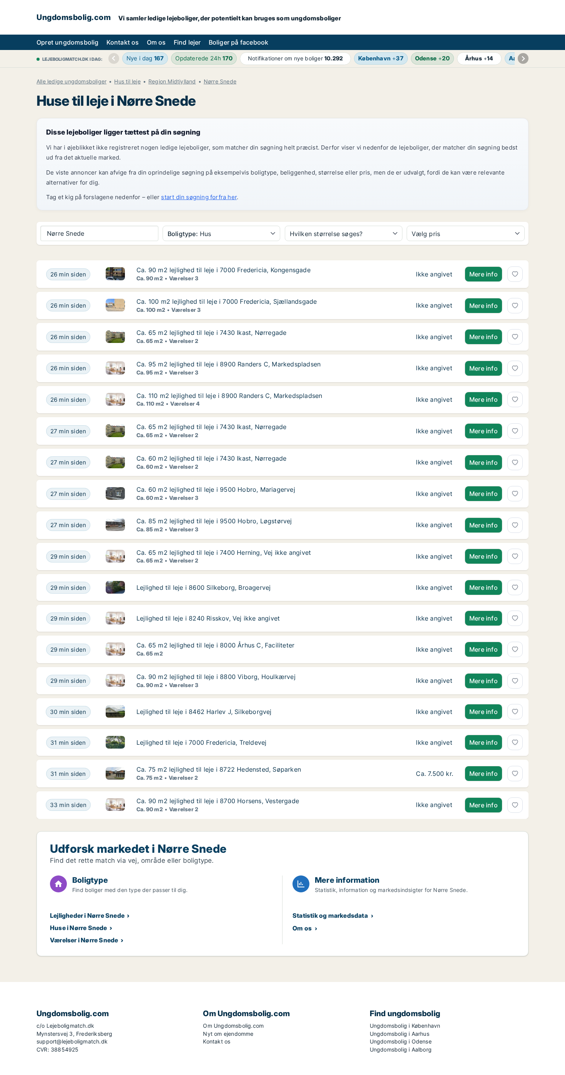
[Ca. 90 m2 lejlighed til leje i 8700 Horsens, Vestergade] (434, 805)
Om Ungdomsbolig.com (233, 1025)
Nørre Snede (220, 81)
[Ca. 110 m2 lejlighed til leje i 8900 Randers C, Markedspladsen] (434, 400)
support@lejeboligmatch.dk (72, 1041)
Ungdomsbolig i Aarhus (399, 1033)
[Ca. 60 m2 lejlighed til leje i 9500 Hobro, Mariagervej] (434, 494)
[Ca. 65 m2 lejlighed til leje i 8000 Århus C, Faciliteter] (434, 649)
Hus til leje (127, 81)
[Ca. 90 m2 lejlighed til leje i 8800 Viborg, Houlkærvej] (434, 681)
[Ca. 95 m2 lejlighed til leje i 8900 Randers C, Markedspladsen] (434, 368)
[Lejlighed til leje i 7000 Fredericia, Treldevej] (434, 742)
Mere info (483, 274)
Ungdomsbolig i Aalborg (401, 1049)
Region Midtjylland (172, 81)
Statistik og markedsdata (330, 915)
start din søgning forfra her (199, 197)
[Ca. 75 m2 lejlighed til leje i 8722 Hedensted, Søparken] (434, 773)
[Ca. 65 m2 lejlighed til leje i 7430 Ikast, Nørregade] (434, 337)
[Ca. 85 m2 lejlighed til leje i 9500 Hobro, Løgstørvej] (434, 525)
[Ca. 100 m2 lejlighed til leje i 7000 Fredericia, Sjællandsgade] (434, 306)
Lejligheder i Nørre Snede (87, 915)
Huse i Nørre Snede (78, 928)
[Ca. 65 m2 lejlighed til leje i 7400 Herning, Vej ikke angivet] (434, 557)
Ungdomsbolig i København (405, 1025)
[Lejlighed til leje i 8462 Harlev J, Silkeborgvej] (434, 711)
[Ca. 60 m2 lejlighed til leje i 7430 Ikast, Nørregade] (434, 462)
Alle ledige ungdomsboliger (71, 81)
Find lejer (187, 42)
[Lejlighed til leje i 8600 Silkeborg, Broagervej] (434, 587)
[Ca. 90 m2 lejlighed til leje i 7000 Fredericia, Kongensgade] (434, 274)
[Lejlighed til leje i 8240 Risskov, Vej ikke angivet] (434, 618)
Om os (156, 42)
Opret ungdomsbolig (68, 42)
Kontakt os (122, 42)
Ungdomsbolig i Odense (401, 1041)
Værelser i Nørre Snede (84, 940)
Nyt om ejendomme (228, 1033)
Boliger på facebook (239, 42)
